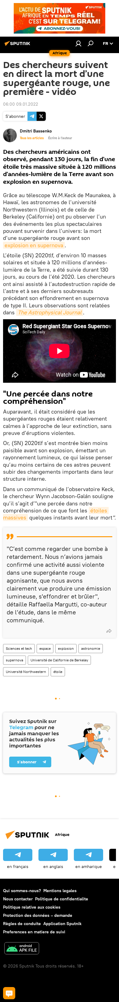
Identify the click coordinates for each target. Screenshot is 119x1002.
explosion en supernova (34, 245)
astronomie (90, 648)
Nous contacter (18, 899)
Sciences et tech (19, 648)
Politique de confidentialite (61, 899)
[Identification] (78, 43)
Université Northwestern (26, 671)
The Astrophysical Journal (49, 312)
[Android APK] (21, 949)
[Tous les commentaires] (9, 993)
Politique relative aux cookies (31, 907)
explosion (66, 648)
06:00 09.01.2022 (20, 104)
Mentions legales (60, 890)
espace (45, 648)
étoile (57, 671)
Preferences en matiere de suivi (34, 932)
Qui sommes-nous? (22, 890)
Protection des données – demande (37, 915)
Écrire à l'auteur (60, 138)
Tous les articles (32, 138)
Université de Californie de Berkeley (59, 660)
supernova (14, 660)
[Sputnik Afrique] (18, 46)
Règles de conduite (22, 923)
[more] (109, 631)
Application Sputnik (62, 923)
